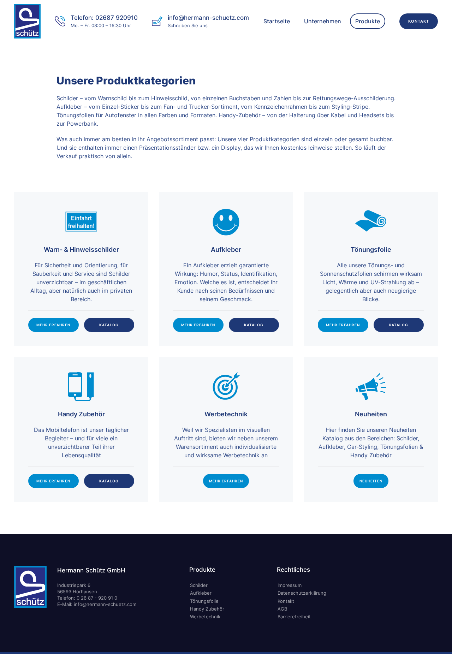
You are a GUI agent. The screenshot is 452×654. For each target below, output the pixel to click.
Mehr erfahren (53, 325)
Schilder (199, 585)
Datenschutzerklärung (302, 593)
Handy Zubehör (207, 609)
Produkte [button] (367, 21)
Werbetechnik (205, 616)
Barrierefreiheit (294, 616)
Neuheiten (370, 481)
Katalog (109, 325)
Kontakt (418, 21)
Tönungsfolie (204, 601)
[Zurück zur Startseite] (27, 21)
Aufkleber (201, 593)
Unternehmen (322, 21)
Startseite (276, 21)
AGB (282, 609)
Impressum (290, 585)
